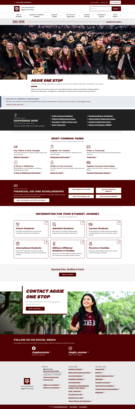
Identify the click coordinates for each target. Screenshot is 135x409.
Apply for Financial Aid (81, 196)
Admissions (99, 379)
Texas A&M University (24, 2)
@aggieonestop (40, 352)
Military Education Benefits (108, 190)
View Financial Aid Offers (81, 189)
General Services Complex (51, 371)
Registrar (98, 372)
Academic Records (87, 15)
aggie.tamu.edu (48, 380)
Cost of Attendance (75, 376)
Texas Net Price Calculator (104, 386)
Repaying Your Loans (75, 398)
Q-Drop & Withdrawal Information (27, 173)
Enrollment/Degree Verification (100, 116)
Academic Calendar (75, 369)
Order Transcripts (74, 391)
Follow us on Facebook (51, 385)
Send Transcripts (58, 125)
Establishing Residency (76, 379)
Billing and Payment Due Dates (79, 372)
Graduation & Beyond (101, 15)
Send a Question (35, 308)
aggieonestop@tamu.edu (51, 377)
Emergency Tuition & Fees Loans (64, 122)
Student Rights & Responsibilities (106, 389)
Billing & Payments (21, 157)
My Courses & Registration (70, 15)
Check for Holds (56, 173)
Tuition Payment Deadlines (62, 116)
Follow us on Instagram (51, 387)
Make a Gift (104, 2)
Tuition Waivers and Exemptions (79, 401)
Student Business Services (104, 376)
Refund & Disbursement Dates (63, 119)
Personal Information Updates (98, 173)
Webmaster (99, 392)
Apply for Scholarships (108, 196)
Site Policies (73, 407)
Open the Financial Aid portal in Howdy (30, 200)
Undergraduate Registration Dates (101, 119)
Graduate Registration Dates (99, 122)
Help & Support (115, 15)
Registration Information (59, 157)
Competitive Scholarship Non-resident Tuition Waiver (78, 387)
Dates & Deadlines (19, 15)
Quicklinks (115, 2)
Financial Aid (99, 369)
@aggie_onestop (77, 352)
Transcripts (91, 157)
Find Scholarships (74, 382)
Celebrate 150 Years (113, 22)
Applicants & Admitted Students (37, 15)
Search (116, 9)
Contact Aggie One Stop (15, 104)
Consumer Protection (102, 382)
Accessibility (83, 407)
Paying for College (54, 15)
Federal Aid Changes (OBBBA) (100, 125)
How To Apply (94, 2)
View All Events (67, 274)
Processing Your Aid (75, 394)
